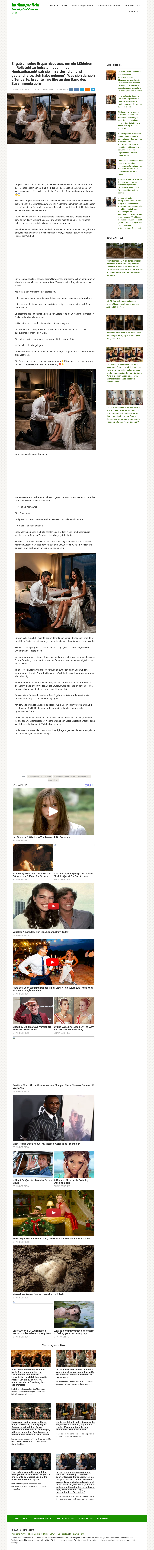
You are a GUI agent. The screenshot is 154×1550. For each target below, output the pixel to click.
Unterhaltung (134, 11)
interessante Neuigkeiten (40, 777)
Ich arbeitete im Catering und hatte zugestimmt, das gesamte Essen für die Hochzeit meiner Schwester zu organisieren (75, 1373)
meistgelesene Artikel (65, 777)
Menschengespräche (82, 5)
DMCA (52, 1534)
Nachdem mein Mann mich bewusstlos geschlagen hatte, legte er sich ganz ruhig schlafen (123, 336)
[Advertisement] (77, 37)
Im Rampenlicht (25, 4)
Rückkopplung (63, 1534)
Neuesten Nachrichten (109, 5)
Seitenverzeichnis (77, 1534)
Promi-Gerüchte (132, 5)
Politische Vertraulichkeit (21, 1534)
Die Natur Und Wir (58, 5)
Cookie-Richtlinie (41, 1534)
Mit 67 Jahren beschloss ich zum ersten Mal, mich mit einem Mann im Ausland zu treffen (122, 304)
